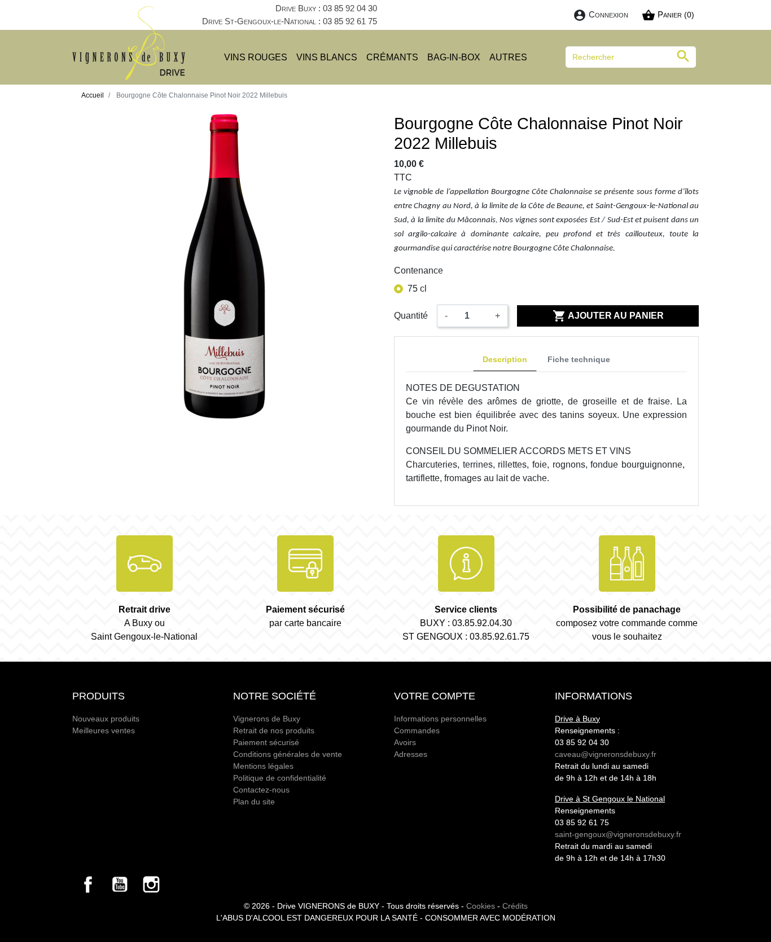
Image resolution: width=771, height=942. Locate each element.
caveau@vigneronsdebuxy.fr (605, 754)
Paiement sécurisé (266, 742)
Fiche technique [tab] (578, 359)
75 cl (417, 288)
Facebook (88, 884)
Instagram (151, 884)
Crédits (515, 905)
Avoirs (405, 742)
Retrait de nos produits (273, 730)
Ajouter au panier (608, 316)
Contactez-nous (261, 789)
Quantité (411, 315)
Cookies (480, 905)
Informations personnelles (440, 718)
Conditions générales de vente (287, 754)
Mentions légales (263, 766)
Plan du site (254, 801)
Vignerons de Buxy (266, 718)
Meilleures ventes (103, 730)
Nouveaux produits (105, 718)
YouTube (119, 884)
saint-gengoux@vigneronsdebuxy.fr (618, 834)
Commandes (417, 730)
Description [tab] (505, 359)
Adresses (410, 754)
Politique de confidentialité (279, 777)
